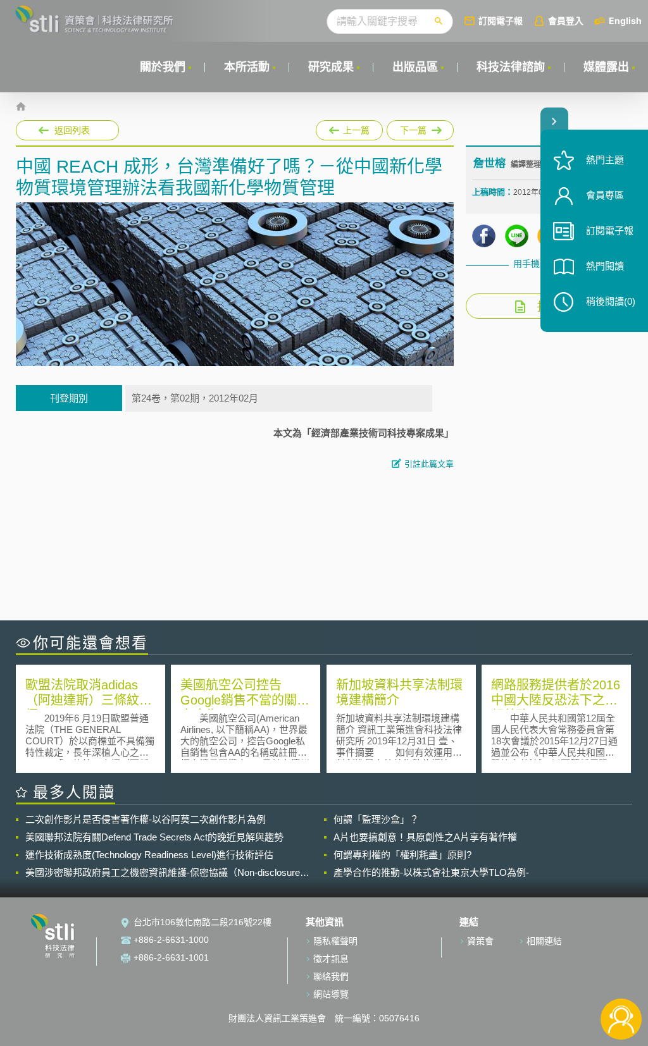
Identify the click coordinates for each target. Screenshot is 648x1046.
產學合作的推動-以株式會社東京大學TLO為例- (431, 872)
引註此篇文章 (429, 464)
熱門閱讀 (605, 266)
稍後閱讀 (610, 301)
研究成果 (331, 67)
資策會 (480, 941)
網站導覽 (331, 994)
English (625, 20)
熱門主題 (605, 159)
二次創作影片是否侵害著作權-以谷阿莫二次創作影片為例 (145, 819)
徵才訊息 (331, 959)
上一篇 (349, 127)
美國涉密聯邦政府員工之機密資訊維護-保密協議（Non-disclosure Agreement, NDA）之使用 (162, 872)
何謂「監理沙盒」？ (376, 819)
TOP (621, 977)
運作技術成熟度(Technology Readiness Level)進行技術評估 (149, 854)
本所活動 (247, 67)
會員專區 (605, 195)
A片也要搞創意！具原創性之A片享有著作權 (425, 837)
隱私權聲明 (335, 941)
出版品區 (415, 67)
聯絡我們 (331, 976)
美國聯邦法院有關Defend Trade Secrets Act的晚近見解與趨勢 (154, 837)
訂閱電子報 (500, 20)
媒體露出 (606, 67)
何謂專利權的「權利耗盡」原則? (402, 854)
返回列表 (72, 130)
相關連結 (544, 941)
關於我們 (162, 67)
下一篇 (407, 127)
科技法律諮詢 (511, 67)
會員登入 (565, 20)
